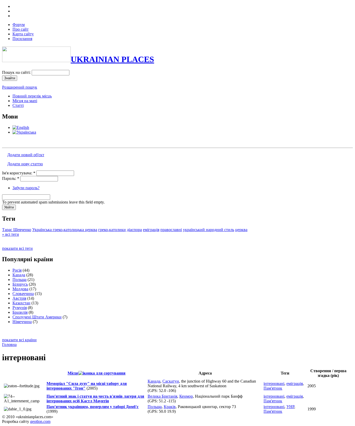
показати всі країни (19, 340)
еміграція (151, 229)
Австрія (19, 298)
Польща (19, 279)
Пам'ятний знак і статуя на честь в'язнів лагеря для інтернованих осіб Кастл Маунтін (95, 398)
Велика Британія (162, 396)
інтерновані (274, 383)
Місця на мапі (24, 101)
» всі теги (10, 234)
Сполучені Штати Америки (37, 317)
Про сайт (20, 29)
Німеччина (22, 321)
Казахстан (21, 303)
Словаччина (23, 293)
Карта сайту (23, 34)
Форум (18, 24)
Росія (17, 270)
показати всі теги (17, 248)
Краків (170, 406)
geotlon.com (40, 421)
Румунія (19, 307)
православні (171, 229)
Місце (73, 373)
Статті (18, 105)
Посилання (22, 38)
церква (241, 229)
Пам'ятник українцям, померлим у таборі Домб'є (93, 406)
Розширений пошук (19, 87)
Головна (9, 344)
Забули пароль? (26, 188)
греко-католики (112, 229)
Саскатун (170, 381)
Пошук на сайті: (17, 72)
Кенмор (186, 396)
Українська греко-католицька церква (64, 229)
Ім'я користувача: (18, 173)
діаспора (134, 229)
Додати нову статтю (25, 164)
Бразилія (20, 312)
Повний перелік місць (32, 96)
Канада (18, 275)
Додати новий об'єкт (25, 155)
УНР (290, 406)
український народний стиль (208, 229)
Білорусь (20, 284)
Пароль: (10, 178)
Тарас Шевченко (16, 229)
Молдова (20, 289)
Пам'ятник (273, 388)
